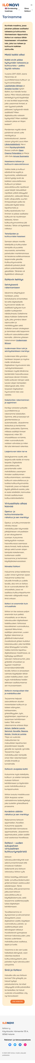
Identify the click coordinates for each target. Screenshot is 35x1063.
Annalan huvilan (12, 88)
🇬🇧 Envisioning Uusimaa (11, 9)
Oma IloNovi (27, 9)
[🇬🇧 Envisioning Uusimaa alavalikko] (19, 9)
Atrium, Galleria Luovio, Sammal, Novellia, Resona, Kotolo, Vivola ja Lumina (16, 731)
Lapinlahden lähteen (14, 86)
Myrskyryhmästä (17, 147)
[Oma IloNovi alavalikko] (32, 9)
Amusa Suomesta (21, 156)
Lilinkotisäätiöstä (12, 144)
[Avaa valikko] (31, 5)
